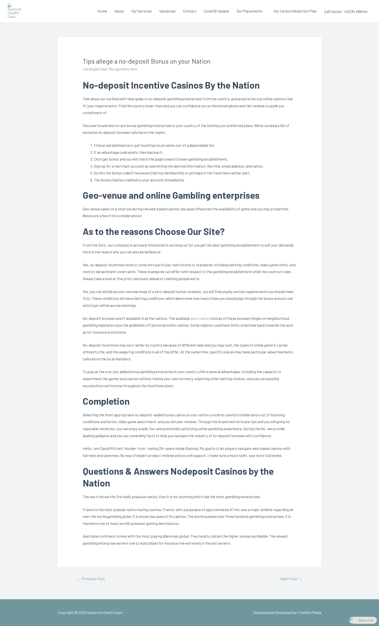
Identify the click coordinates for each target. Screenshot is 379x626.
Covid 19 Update (216, 11)
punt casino (200, 318)
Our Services (142, 11)
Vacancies (167, 11)
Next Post (291, 578)
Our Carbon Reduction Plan (295, 11)
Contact (189, 11)
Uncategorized (95, 69)
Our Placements (249, 11)
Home (102, 11)
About (119, 11)
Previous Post (91, 578)
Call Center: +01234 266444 (346, 11)
